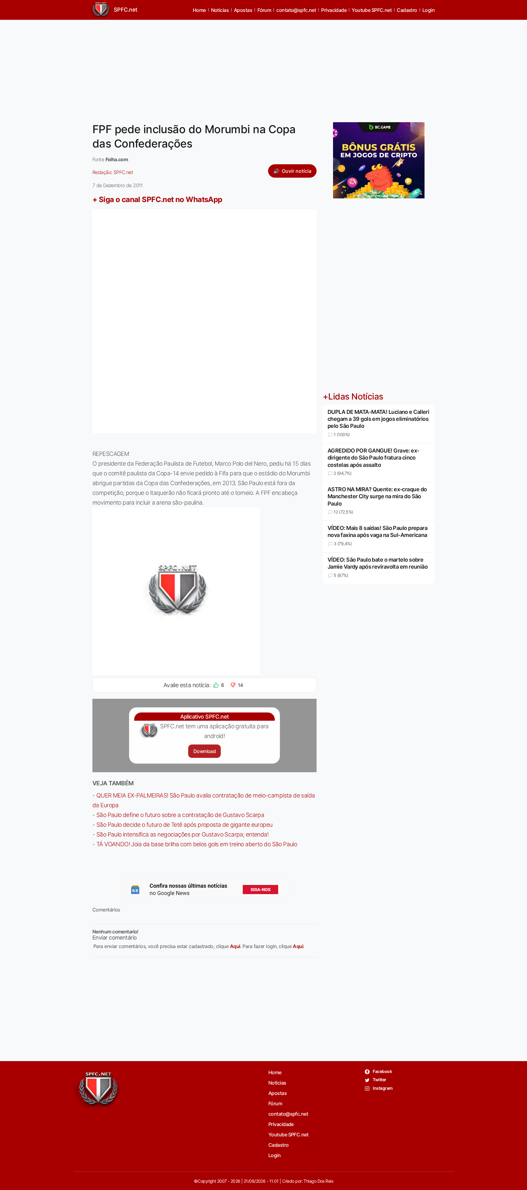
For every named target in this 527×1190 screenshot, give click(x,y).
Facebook (382, 1071)
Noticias (220, 10)
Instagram (382, 1088)
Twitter (379, 1079)
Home (199, 10)
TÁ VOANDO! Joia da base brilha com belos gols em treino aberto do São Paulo (196, 844)
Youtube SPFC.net (372, 10)
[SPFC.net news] (204, 889)
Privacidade (333, 10)
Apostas (243, 10)
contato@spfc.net (296, 10)
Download (204, 751)
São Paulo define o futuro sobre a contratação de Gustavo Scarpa (180, 815)
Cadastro (407, 10)
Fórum (264, 10)
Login (428, 10)
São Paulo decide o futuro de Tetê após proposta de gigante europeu (184, 824)
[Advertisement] (263, 67)
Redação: (112, 172)
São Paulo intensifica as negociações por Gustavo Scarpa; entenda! (182, 834)
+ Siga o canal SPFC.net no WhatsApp (157, 199)
